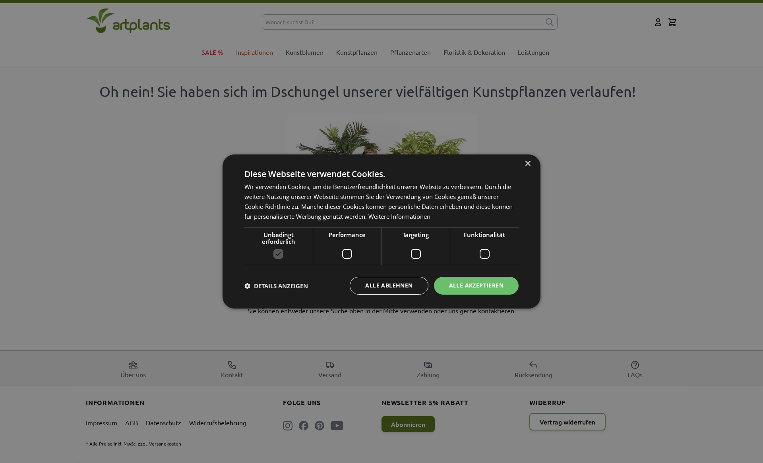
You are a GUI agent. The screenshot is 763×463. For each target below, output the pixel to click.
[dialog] (381, 231)
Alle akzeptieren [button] (476, 285)
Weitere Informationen (399, 216)
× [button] (528, 164)
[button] (276, 286)
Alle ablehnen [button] (388, 285)
